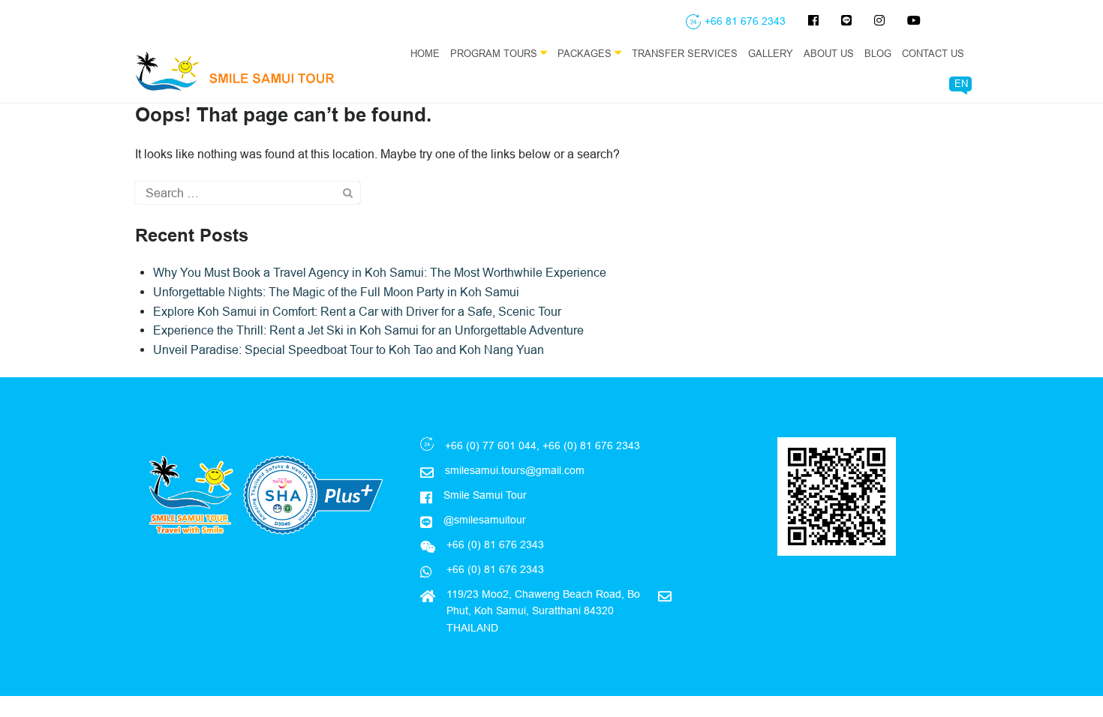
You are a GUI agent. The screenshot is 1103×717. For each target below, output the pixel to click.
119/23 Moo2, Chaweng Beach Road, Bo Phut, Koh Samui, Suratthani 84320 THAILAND (543, 611)
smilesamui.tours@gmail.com (515, 470)
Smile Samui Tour (485, 495)
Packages (586, 53)
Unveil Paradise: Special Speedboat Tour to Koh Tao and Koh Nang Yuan (348, 349)
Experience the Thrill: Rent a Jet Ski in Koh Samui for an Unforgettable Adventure (368, 330)
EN (961, 83)
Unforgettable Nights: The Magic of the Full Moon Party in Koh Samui (336, 291)
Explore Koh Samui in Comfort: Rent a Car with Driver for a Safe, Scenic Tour (357, 311)
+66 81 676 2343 (745, 21)
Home (425, 53)
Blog (877, 53)
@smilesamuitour (484, 520)
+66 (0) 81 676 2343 (493, 569)
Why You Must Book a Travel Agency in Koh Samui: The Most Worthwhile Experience (379, 272)
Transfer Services (685, 53)
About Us (829, 53)
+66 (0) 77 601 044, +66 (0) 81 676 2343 (542, 446)
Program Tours (495, 53)
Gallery (770, 53)
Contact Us (933, 53)
